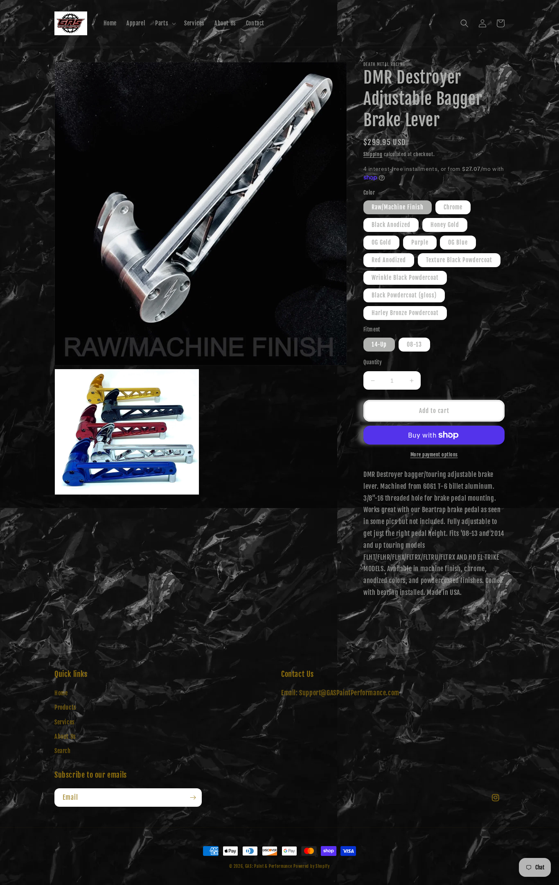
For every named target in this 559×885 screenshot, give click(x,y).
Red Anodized (389, 259)
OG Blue (458, 242)
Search (62, 750)
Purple (419, 242)
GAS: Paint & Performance (268, 866)
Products (65, 707)
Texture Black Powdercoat (459, 259)
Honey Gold (445, 224)
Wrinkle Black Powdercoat (405, 277)
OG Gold (381, 242)
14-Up (379, 344)
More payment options (434, 455)
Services (64, 722)
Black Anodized (391, 224)
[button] (164, 23)
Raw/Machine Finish (398, 207)
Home (61, 693)
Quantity (372, 362)
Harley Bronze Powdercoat (405, 312)
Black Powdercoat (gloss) (404, 295)
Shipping (373, 154)
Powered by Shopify (311, 866)
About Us (65, 736)
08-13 (414, 344)
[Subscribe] (193, 797)
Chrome (453, 207)
